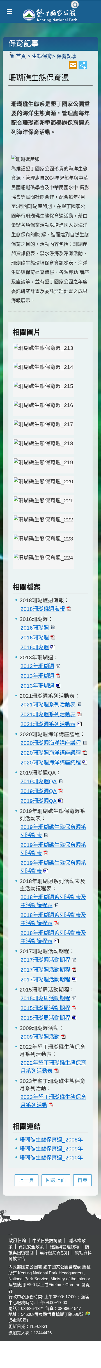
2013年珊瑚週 (37, 666)
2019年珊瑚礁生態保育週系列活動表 (53, 831)
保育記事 (67, 56)
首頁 (21, 56)
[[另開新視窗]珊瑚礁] (43, 351)
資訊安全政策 (31, 1246)
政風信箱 (17, 1240)
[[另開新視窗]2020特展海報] (43, 465)
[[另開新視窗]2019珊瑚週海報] (43, 389)
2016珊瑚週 (34, 628)
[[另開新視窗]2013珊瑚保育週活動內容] (43, 446)
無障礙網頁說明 (54, 1252)
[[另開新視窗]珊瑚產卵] (43, 427)
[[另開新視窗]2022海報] (43, 541)
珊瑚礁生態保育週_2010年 (51, 1158)
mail (73, 65)
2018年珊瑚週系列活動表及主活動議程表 (53, 901)
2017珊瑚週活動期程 (45, 960)
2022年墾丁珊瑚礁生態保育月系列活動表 (53, 1067)
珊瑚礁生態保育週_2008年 (51, 1140)
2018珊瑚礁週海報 (42, 609)
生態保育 (42, 56)
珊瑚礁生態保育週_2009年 (51, 1149)
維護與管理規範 (64, 1246)
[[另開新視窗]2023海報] (43, 561)
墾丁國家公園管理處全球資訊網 (50, 15)
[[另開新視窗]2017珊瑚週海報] (43, 408)
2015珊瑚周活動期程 (45, 998)
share (83, 65)
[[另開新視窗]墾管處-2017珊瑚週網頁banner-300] (43, 522)
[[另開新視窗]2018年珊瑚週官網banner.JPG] (43, 503)
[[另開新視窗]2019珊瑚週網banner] (43, 484)
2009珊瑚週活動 (39, 1037)
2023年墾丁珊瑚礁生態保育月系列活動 (53, 1101)
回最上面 (56, 1180)
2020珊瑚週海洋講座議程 (50, 743)
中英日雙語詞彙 (47, 1240)
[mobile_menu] (9, 11)
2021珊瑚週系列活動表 (47, 704)
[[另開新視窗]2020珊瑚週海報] (43, 370)
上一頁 (26, 1180)
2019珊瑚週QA (38, 781)
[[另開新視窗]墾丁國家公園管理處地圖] (87, 1314)
